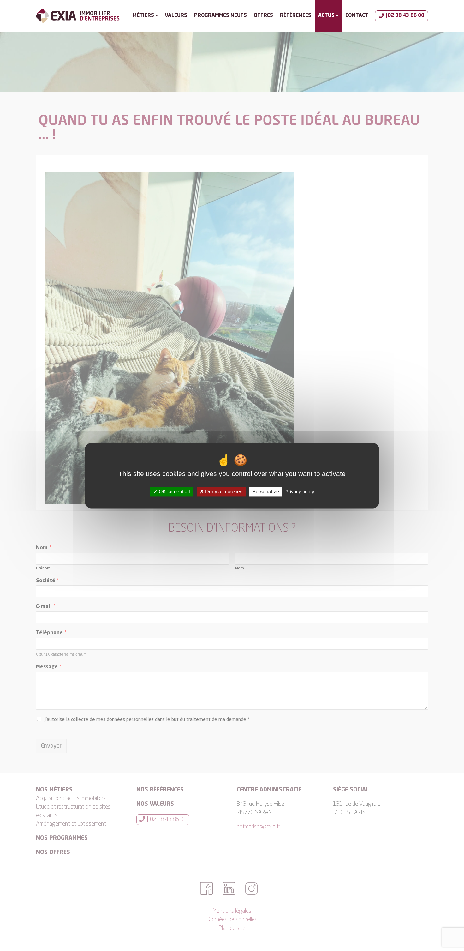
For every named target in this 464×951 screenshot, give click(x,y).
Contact (356, 15)
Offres (263, 15)
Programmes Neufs (220, 15)
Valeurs (176, 15)
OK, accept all (174, 491)
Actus (326, 15)
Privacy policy (299, 491)
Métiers (143, 15)
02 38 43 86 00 (406, 15)
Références (295, 15)
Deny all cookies (223, 491)
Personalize (265, 491)
